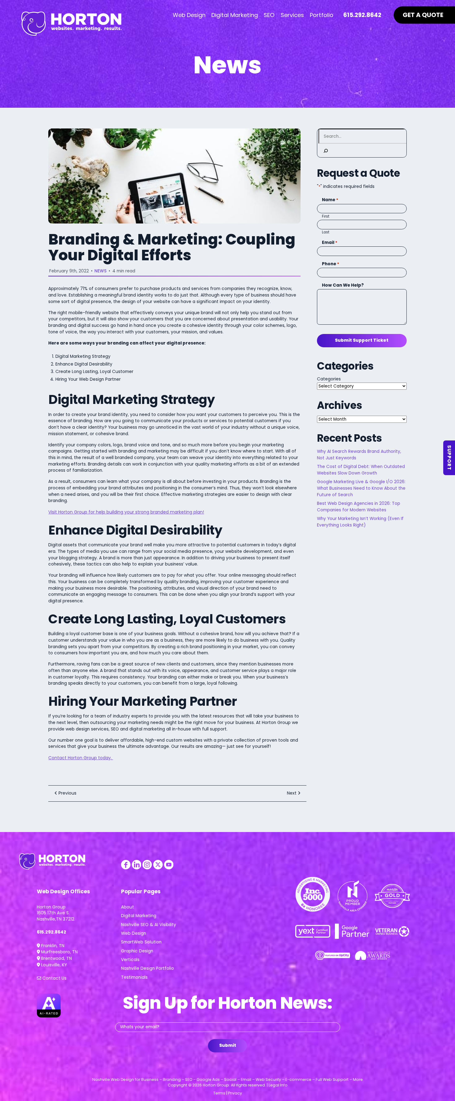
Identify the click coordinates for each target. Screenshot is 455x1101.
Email (329, 242)
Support (449, 457)
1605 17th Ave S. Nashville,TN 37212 (55, 916)
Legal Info (278, 1085)
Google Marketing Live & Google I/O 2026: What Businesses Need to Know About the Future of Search (361, 488)
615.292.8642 (51, 932)
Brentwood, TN (56, 958)
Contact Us (54, 978)
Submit (227, 1045)
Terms (219, 1093)
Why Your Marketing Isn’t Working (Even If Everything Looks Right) (360, 522)
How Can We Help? (342, 285)
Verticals (130, 960)
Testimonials (134, 977)
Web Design (133, 933)
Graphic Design (137, 951)
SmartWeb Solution (141, 942)
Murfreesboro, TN (59, 952)
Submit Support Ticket (361, 340)
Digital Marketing (138, 916)
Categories (329, 379)
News (100, 271)
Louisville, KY (53, 965)
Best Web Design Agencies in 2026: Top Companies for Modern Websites (358, 507)
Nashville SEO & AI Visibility (148, 925)
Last (325, 232)
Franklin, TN (52, 946)
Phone (330, 264)
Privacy (235, 1093)
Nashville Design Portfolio (147, 968)
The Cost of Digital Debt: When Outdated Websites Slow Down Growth (361, 470)
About (127, 907)
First (325, 216)
